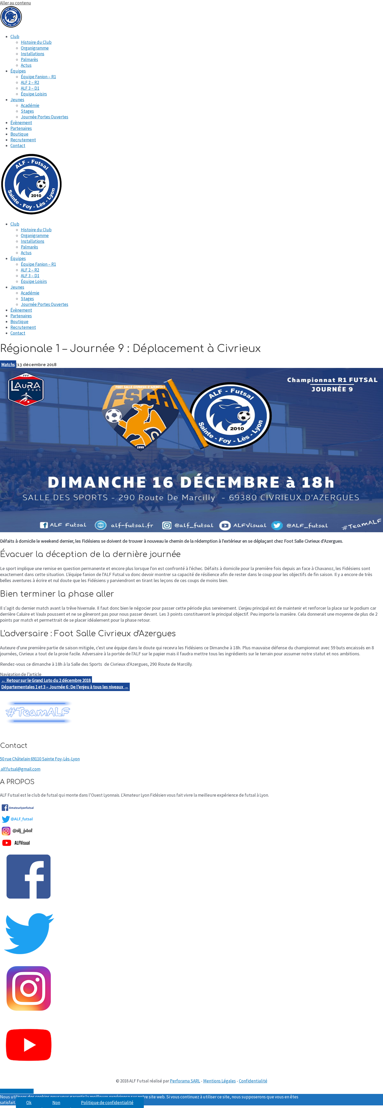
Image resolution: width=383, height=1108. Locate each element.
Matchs (8, 364)
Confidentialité (253, 1081)
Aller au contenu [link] (15, 3)
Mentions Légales (219, 1081)
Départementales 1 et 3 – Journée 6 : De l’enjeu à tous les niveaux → (64, 687)
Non (56, 1102)
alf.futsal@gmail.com (20, 769)
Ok (29, 1102)
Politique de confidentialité (107, 1102)
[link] (14, 36)
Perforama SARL (185, 1081)
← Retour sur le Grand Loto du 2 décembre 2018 (46, 680)
